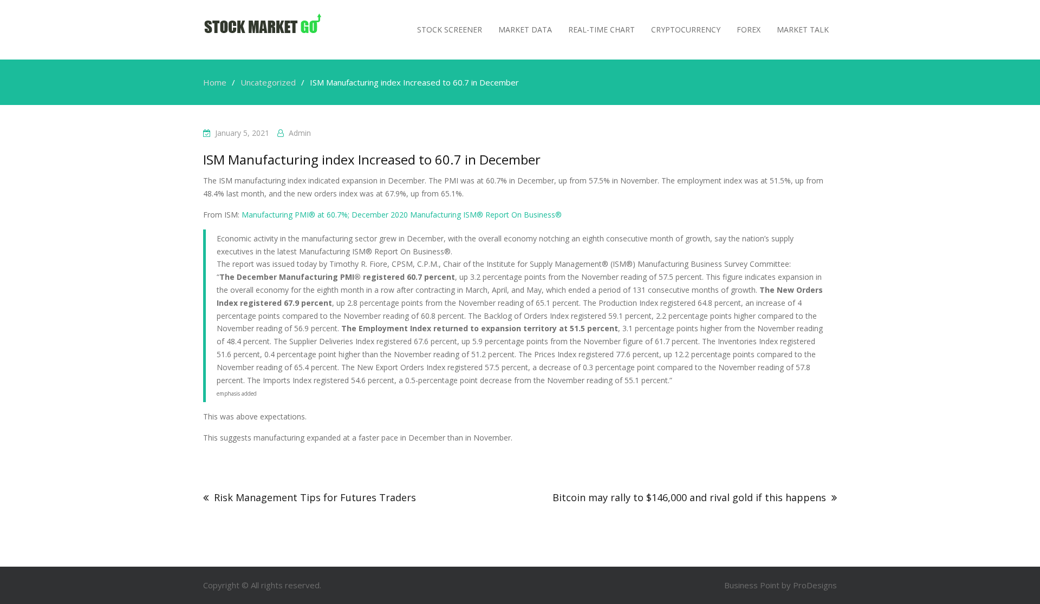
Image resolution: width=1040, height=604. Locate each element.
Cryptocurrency (685, 29)
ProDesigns (815, 585)
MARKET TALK (803, 29)
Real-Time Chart (601, 29)
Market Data (525, 29)
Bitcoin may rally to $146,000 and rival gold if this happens (689, 497)
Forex (748, 29)
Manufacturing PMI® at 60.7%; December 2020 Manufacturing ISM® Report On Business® (402, 214)
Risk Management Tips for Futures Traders (315, 497)
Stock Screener (449, 29)
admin (300, 133)
